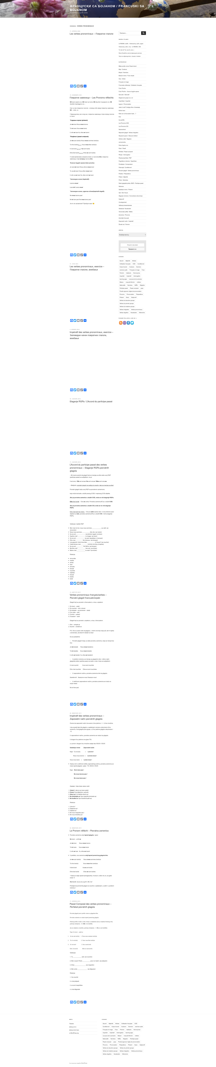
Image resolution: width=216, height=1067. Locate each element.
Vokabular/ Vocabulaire (125, 208)
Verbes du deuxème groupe (127, 300)
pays (142, 288)
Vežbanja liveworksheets (125, 205)
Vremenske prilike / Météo (126, 212)
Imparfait (122, 276)
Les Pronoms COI (123, 126)
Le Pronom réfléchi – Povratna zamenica (89, 830)
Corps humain (123, 267)
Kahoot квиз (122, 110)
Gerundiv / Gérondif (124, 94)
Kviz (120, 117)
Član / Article (122, 79)
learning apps (123, 279)
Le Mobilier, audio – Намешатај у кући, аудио (131, 43)
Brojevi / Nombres (123, 72)
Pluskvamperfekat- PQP (125, 158)
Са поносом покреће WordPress (78, 1063)
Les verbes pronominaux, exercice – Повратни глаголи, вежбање (87, 268)
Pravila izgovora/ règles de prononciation (130, 291)
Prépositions (139, 294)
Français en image (124, 82)
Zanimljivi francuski (124, 218)
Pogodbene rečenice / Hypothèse (128, 161)
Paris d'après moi (123, 145)
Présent (122, 297)
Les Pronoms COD (124, 123)
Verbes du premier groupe (127, 303)
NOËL (136, 285)
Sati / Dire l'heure (123, 193)
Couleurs (131, 267)
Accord (121, 261)
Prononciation (130, 294)
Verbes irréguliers (124, 309)
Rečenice (121, 186)
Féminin (122, 273)
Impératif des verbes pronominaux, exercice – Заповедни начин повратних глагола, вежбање (91, 335)
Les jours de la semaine (135, 279)
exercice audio (123, 270)
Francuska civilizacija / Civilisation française (130, 85)
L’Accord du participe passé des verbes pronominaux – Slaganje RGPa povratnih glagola (89, 467)
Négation (142, 285)
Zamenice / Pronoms (124, 215)
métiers (139, 282)
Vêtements (142, 312)
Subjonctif (121, 199)
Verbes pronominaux (136, 309)
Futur (143, 270)
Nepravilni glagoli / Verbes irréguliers (128, 132)
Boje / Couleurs (123, 69)
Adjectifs (128, 261)
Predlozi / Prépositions (125, 174)
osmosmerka (122, 142)
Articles (134, 261)
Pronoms (122, 294)
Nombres (129, 285)
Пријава (71, 1023)
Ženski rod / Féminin (124, 224)
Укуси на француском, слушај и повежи (129, 56)
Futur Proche (122, 88)
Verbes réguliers (124, 312)
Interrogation (136, 276)
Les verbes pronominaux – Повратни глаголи (91, 33)
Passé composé (134, 288)
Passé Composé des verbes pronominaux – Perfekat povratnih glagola (90, 905)
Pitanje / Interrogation (124, 155)
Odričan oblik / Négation (125, 139)
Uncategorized (122, 202)
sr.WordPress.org (74, 1033)
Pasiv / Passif (122, 148)
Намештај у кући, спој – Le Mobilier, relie (130, 46)
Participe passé (124, 288)
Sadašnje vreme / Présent (126, 189)
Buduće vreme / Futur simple (126, 75)
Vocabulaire (134, 312)
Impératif (129, 276)
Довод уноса (72, 1027)
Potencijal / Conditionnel (125, 167)
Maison (122, 282)
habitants (128, 273)
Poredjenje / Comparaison (126, 164)
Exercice (138, 267)
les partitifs (121, 120)
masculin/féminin (130, 282)
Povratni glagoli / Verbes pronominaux (129, 170)
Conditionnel (141, 264)
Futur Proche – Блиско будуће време (129, 91)
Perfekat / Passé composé (126, 151)
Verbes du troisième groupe (127, 306)
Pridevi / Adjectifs (123, 177)
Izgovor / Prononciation (125, 104)
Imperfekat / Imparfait (124, 101)
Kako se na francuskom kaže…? (127, 113)
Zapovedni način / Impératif (126, 221)
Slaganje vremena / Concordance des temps (131, 196)
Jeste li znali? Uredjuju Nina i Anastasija (129, 107)
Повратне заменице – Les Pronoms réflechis (91, 97)
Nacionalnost (122, 129)
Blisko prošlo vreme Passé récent (128, 66)
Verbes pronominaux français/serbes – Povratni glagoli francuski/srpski (88, 596)
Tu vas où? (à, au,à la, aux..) (126, 50)
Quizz (127, 297)
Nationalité (122, 285)
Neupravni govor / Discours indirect (128, 136)
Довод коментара (74, 1030)
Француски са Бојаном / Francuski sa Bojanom (107, 8)
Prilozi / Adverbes (123, 180)
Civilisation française (125, 264)
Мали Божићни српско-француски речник (130, 53)
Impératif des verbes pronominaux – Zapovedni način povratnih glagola (87, 717)
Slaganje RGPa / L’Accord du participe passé (91, 401)
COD (134, 264)
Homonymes (136, 273)
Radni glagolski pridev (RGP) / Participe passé (131, 183)
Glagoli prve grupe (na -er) (126, 98)
